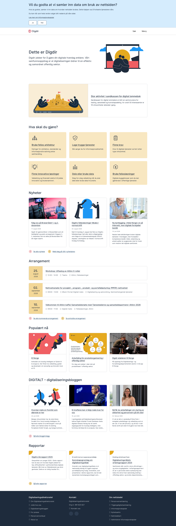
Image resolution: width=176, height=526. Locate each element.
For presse (35, 512)
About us (34, 520)
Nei (42, 23)
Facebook (71, 514)
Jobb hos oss (36, 505)
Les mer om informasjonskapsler (41, 17)
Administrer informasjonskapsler (123, 520)
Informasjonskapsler (119, 509)
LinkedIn (76, 514)
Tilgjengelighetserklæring (121, 505)
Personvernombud (38, 516)
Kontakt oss (75, 508)
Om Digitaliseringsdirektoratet (42, 501)
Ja (33, 23)
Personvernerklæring (119, 501)
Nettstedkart (116, 516)
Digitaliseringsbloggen (39, 509)
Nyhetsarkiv (116, 512)
